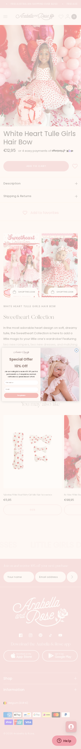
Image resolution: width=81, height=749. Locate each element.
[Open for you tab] (71, 726)
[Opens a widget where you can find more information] (64, 741)
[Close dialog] (76, 350)
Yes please (21, 396)
